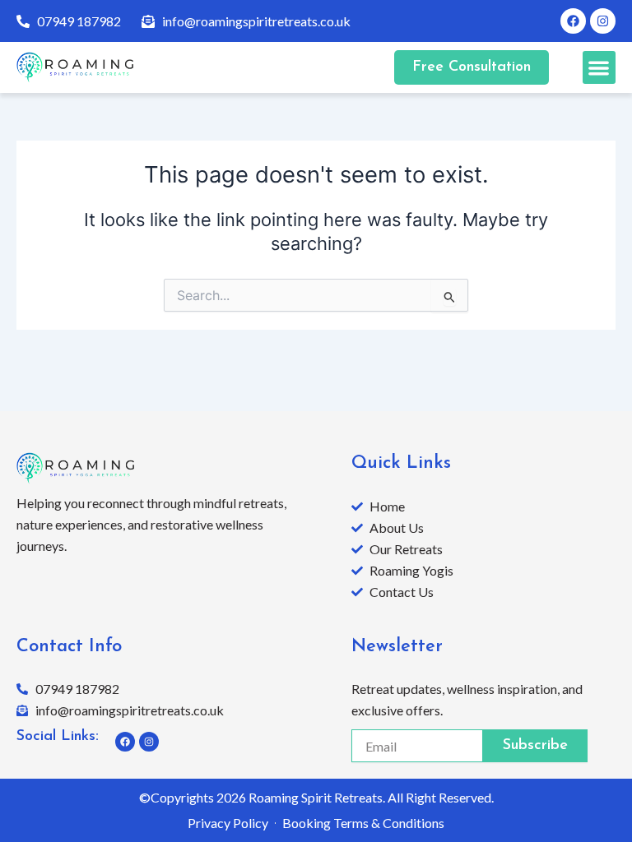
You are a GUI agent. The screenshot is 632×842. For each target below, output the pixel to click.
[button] (599, 68)
